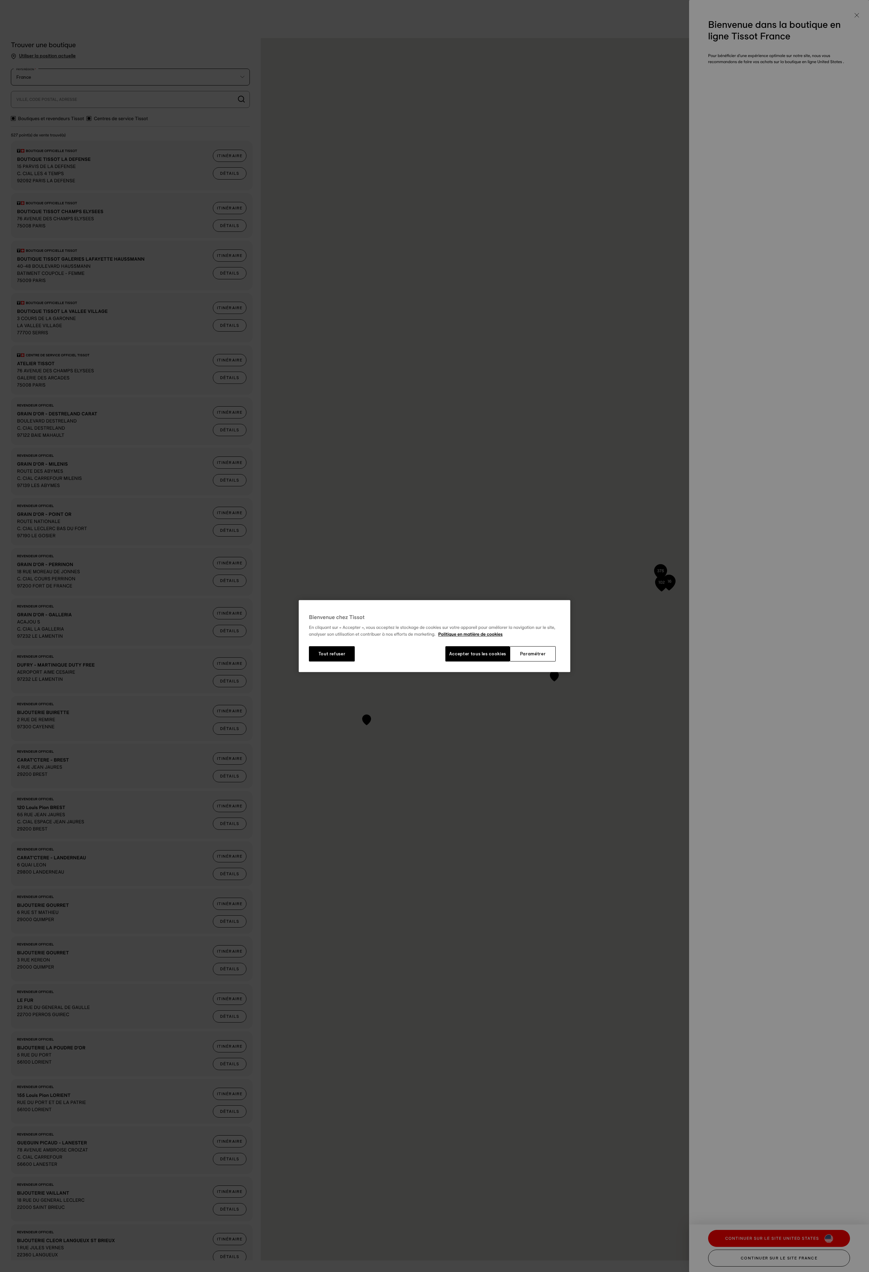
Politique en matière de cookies (470, 634)
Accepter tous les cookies (477, 654)
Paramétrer (533, 654)
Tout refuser (332, 654)
